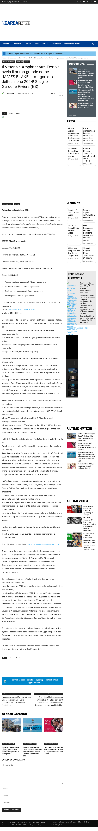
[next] (93, 53)
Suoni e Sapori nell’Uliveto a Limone (89, 214)
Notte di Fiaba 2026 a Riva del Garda (73, 229)
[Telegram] (84, 1)
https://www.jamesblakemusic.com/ (43, 544)
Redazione (10, 93)
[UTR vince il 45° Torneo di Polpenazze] (74, 536)
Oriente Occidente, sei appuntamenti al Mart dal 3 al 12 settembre (87, 319)
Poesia (18, 113)
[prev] (89, 53)
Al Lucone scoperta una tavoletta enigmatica (74, 252)
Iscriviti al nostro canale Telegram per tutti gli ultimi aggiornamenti (34, 681)
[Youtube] (94, 1)
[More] (28, 105)
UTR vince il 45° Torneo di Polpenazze (89, 536)
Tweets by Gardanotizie (77, 328)
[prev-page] (70, 114)
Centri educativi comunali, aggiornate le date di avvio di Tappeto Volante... (87, 309)
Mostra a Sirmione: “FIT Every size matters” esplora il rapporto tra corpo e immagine (89, 524)
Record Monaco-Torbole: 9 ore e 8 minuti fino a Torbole (89, 154)
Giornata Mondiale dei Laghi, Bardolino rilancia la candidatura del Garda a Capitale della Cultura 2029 (32, 752)
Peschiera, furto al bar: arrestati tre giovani (73, 152)
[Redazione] (3, 93)
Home (4, 58)
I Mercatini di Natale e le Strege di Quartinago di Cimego (88, 511)
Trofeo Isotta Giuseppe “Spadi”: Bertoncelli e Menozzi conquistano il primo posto (86, 73)
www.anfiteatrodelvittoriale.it (22, 309)
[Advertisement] (81, 186)
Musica (27, 61)
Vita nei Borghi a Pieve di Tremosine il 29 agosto (88, 253)
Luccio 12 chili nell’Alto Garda (73, 212)
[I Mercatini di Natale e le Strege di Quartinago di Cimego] (74, 509)
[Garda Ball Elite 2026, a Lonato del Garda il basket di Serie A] (73, 105)
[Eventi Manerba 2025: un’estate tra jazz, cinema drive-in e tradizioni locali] (74, 543)
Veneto (17, 204)
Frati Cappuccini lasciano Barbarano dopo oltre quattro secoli (88, 232)
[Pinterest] (16, 105)
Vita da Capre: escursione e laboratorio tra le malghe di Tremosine (35, 54)
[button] (93, 44)
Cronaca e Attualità (14, 58)
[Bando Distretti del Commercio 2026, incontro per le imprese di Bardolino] (73, 82)
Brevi (71, 121)
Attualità (73, 203)
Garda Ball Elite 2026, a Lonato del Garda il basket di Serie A (86, 106)
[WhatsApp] (21, 105)
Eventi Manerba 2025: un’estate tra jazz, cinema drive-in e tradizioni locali (89, 545)
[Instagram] (80, 1)
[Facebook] (77, 1)
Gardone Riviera (7, 204)
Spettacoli (20, 61)
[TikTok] (87, 1)
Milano (11, 113)
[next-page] (74, 114)
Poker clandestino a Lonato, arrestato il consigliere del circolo (89, 134)
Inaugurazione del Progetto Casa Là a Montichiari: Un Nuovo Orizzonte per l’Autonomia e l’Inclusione (16, 701)
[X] (91, 1)
